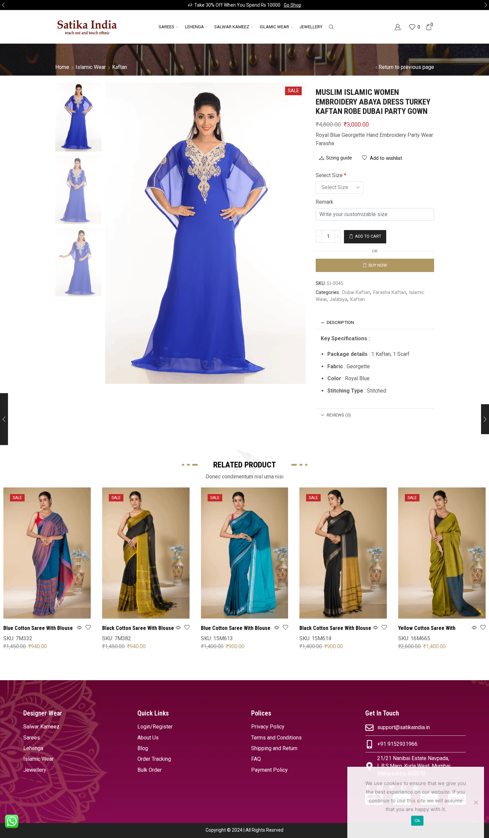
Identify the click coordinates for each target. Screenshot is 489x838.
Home (62, 67)
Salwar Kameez (231, 26)
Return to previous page (406, 67)
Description (340, 322)
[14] (78, 190)
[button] (3, 5)
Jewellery (310, 26)
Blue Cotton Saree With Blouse (38, 628)
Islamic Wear (274, 26)
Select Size (331, 175)
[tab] (375, 322)
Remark (324, 202)
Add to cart (368, 236)
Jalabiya (338, 299)
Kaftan (119, 67)
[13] (78, 116)
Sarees (166, 26)
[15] (78, 262)
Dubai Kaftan (356, 292)
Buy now (378, 265)
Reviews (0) (339, 415)
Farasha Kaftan (389, 292)
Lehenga (194, 26)
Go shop (292, 5)
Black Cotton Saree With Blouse (138, 628)
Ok (417, 820)
